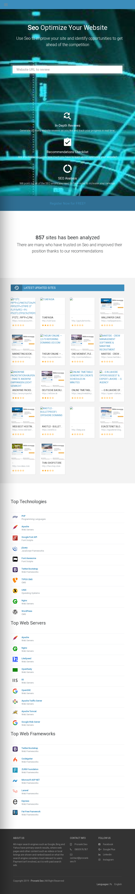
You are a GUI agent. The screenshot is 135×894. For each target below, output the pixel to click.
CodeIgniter (27, 758)
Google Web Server (31, 722)
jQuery (24, 547)
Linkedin (107, 854)
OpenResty (27, 669)
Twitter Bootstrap (30, 569)
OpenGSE (26, 690)
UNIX (24, 590)
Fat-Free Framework (31, 811)
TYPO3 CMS (27, 579)
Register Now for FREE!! (67, 203)
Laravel (25, 790)
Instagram (108, 859)
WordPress (27, 611)
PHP (23, 516)
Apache (25, 526)
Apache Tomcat (29, 711)
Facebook (108, 844)
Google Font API (29, 537)
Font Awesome (29, 558)
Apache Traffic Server (32, 700)
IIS (23, 679)
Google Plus (109, 849)
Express (25, 801)
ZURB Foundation (30, 769)
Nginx (24, 600)
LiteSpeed (26, 658)
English (118, 884)
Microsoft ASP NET (31, 780)
